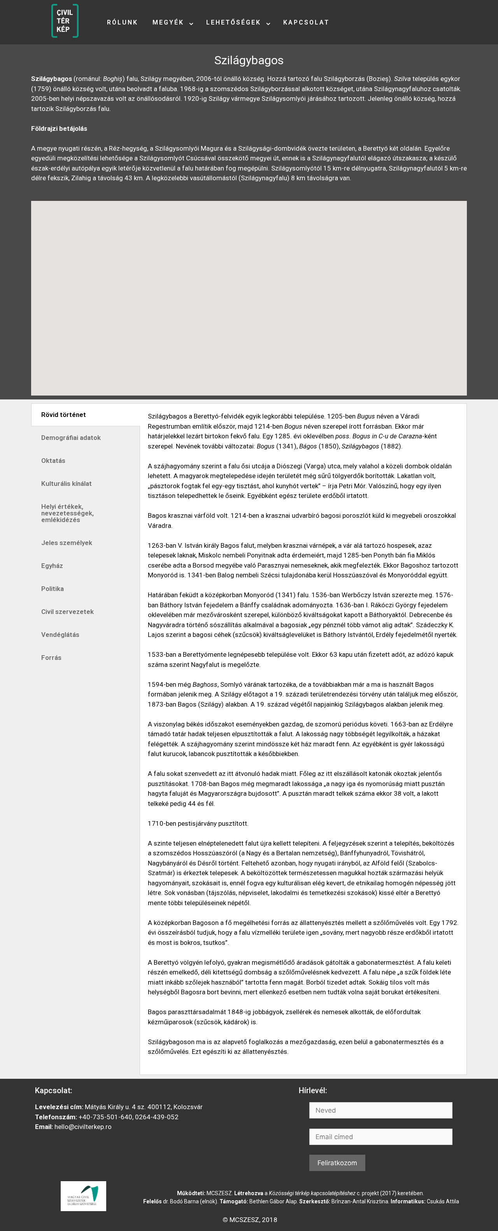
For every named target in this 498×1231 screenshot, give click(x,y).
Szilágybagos (249, 60)
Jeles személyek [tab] (66, 543)
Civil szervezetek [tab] (67, 612)
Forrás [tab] (51, 657)
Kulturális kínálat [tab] (66, 483)
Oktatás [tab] (53, 460)
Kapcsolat (306, 22)
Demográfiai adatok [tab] (71, 437)
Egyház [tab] (52, 566)
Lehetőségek (233, 22)
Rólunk (122, 22)
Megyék (168, 22)
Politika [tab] (52, 589)
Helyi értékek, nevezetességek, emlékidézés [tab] (67, 513)
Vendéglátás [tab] (60, 634)
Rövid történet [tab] (63, 415)
